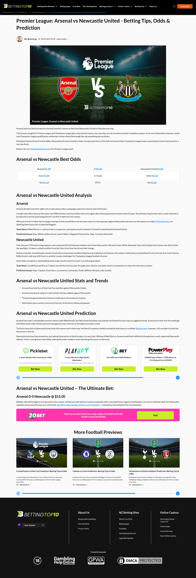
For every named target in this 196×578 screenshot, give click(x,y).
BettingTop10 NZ (9, 12)
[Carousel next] (178, 378)
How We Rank (83, 524)
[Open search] (174, 6)
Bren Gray (32, 39)
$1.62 (45, 182)
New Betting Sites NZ (127, 533)
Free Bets (122, 528)
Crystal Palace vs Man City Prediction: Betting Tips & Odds (41, 471)
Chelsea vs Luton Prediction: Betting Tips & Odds (94, 471)
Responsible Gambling (87, 519)
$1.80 (46, 175)
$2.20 (153, 182)
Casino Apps (165, 526)
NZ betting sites (162, 221)
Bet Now (35, 369)
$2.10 (154, 175)
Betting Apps (124, 524)
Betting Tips (23, 12)
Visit (155, 415)
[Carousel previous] (18, 378)
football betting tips (39, 149)
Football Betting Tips (39, 12)
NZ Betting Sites (129, 512)
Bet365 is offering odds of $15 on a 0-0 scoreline (78, 405)
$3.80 (160, 169)
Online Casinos (169, 512)
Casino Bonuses (166, 531)
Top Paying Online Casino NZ (167, 520)
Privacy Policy (83, 528)
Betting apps (141, 328)
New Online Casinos (168, 536)
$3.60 (98, 169)
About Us (83, 512)
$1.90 (47, 169)
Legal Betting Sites (126, 538)
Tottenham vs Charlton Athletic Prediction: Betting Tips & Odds (154, 472)
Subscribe (184, 6)
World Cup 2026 (125, 519)
